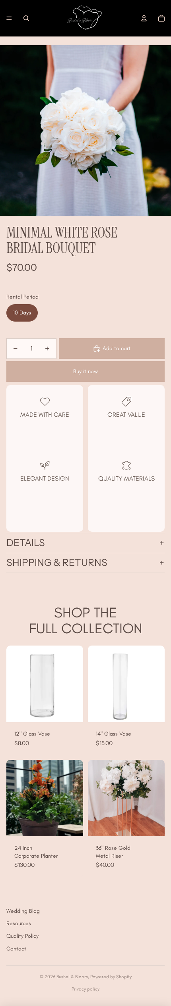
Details (25, 542)
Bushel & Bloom (72, 976)
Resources (18, 923)
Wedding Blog (23, 911)
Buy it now (85, 371)
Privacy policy (85, 989)
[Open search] (26, 18)
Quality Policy (22, 936)
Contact (16, 948)
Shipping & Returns (56, 562)
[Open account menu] (144, 18)
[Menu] (9, 18)
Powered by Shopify (111, 976)
